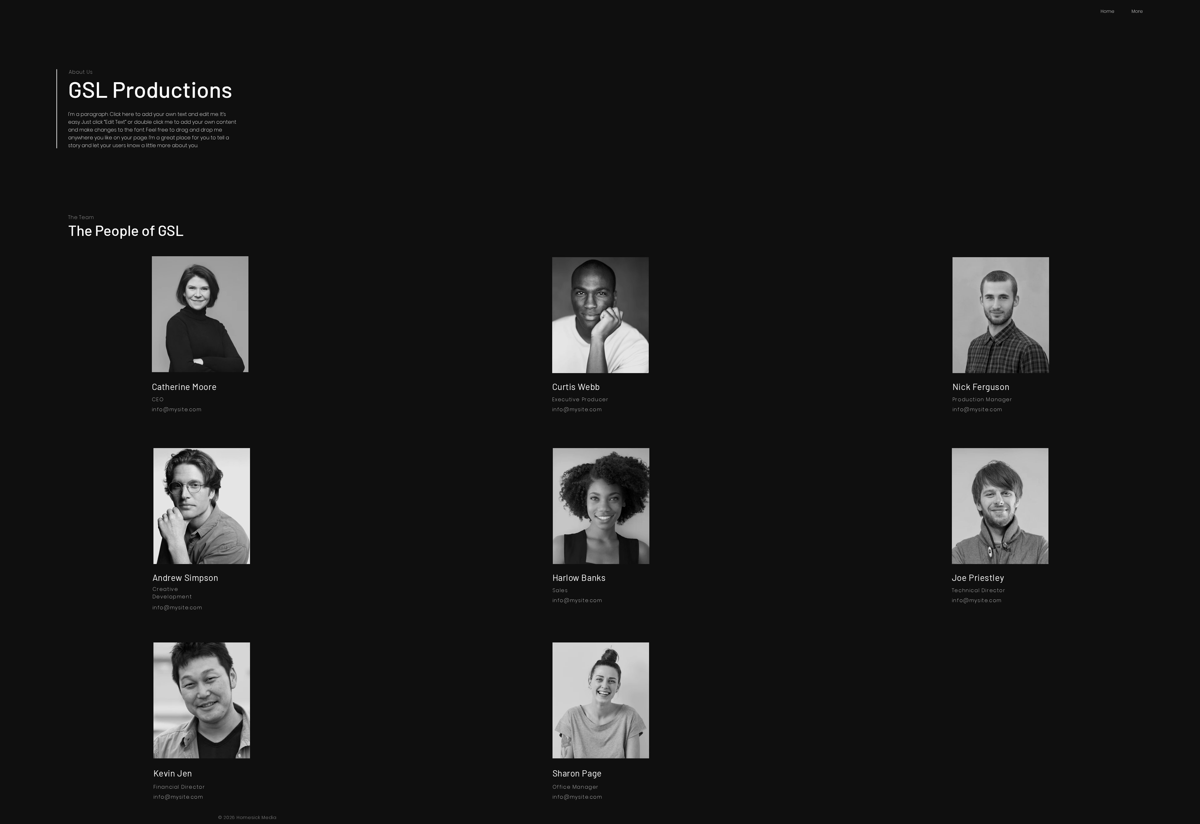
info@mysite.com (177, 409)
